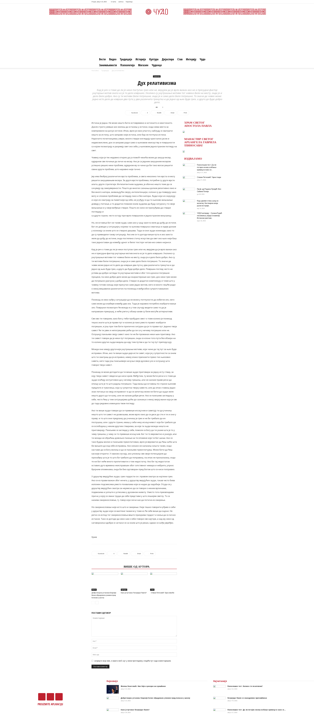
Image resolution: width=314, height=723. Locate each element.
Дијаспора (168, 59)
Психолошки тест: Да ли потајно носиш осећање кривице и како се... (206, 167)
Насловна (95, 71)
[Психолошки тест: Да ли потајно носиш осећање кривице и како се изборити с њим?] (189, 168)
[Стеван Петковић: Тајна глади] (189, 180)
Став (180, 59)
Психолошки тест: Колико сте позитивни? (245, 686)
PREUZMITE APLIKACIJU (50, 704)
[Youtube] (220, 1)
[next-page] (96, 602)
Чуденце (157, 65)
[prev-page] (93, 602)
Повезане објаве (107, 566)
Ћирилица (129, 2)
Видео (112, 59)
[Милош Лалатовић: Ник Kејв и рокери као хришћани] (113, 689)
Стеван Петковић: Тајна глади (209, 177)
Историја (141, 59)
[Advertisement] (157, 38)
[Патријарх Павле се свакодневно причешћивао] (219, 701)
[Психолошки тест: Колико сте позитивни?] (219, 689)
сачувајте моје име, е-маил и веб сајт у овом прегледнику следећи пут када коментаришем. (132, 661)
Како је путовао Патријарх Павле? (134, 593)
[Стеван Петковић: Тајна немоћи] (163, 581)
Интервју (191, 59)
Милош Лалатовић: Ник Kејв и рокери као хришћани (143, 686)
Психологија (127, 65)
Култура (153, 59)
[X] (216, 1)
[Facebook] (212, 1)
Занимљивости (108, 65)
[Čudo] (157, 12)
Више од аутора (137, 566)
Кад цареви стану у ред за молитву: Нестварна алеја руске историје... (207, 203)
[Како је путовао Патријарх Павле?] (134, 581)
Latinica (120, 2)
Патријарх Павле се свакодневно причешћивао (247, 698)
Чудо (202, 59)
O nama (113, 2)
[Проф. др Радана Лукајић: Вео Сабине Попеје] (189, 192)
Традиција (126, 59)
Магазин (143, 65)
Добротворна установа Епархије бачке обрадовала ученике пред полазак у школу (104, 595)
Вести (102, 59)
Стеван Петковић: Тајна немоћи (162, 593)
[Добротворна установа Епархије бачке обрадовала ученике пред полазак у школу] (105, 581)
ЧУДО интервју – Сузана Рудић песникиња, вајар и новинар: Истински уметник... (209, 215)
